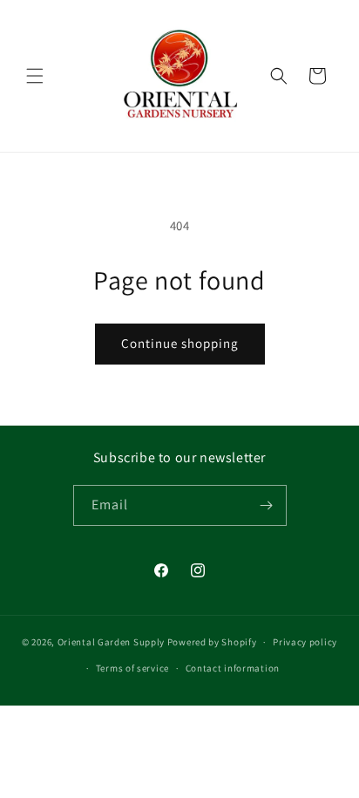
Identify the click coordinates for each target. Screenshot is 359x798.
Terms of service (132, 668)
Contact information (233, 668)
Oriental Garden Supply (111, 642)
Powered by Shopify (212, 642)
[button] (35, 76)
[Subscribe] (266, 505)
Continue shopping (180, 343)
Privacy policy (305, 642)
